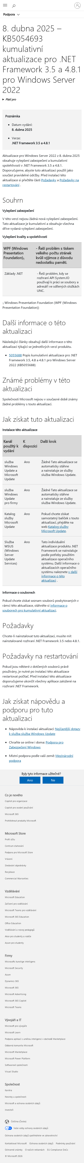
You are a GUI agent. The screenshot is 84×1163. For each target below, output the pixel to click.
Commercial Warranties (16, 878)
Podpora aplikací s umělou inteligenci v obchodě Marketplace (35, 1038)
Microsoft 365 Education (17, 916)
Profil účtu (10, 839)
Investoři (9, 1109)
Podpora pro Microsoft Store (19, 852)
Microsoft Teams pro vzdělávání (20, 910)
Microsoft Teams (13, 1007)
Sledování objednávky (15, 865)
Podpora (9, 14)
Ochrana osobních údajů (41, 1143)
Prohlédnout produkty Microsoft (20, 820)
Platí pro (11, 99)
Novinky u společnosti (15, 1096)
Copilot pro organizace (16, 801)
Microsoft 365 (12, 814)
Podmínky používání (65, 1143)
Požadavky (48, 180)
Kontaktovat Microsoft (16, 1143)
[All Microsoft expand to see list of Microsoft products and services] (5, 5)
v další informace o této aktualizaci (59, 576)
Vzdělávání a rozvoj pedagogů (19, 929)
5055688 (15, 355)
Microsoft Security (14, 968)
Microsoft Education (15, 897)
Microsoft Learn (12, 1032)
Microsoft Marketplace (16, 1051)
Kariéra (8, 1090)
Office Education (13, 923)
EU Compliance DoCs (57, 1149)
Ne (53, 780)
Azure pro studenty (14, 942)
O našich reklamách (34, 1149)
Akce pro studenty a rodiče (18, 936)
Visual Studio (11, 1071)
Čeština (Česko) (18, 1121)
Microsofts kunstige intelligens (20, 961)
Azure (8, 974)
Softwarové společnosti (16, 1064)
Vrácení (8, 858)
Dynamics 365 (12, 981)
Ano (30, 780)
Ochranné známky (13, 1149)
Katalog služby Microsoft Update (55, 528)
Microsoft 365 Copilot (15, 1000)
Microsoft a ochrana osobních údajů (22, 1103)
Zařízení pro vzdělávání (16, 903)
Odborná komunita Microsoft (19, 1045)
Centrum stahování (14, 845)
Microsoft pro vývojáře (16, 1025)
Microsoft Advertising (15, 994)
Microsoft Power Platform (17, 1058)
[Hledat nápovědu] (14, 5)
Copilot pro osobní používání (19, 807)
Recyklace (10, 871)
